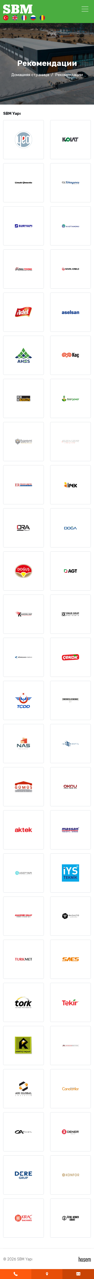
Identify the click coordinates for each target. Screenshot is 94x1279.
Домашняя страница (30, 74)
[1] (85, 9)
